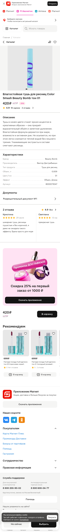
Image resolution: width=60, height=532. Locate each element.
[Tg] (14, 419)
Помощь (7, 448)
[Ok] (21, 419)
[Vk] (6, 419)
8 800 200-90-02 (12, 488)
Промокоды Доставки (14, 438)
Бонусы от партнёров (14, 443)
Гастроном (8, 453)
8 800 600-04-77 (40, 488)
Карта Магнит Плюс (13, 433)
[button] (30, 20)
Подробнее (24, 520)
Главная (6, 37)
